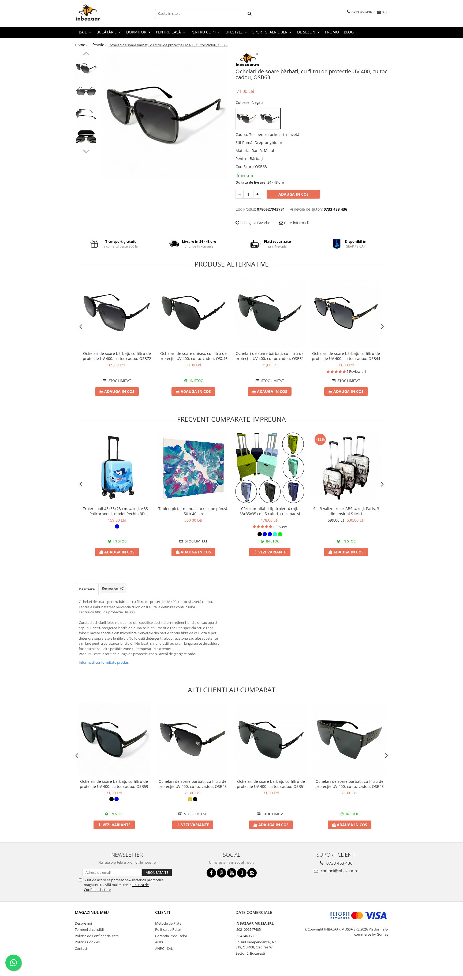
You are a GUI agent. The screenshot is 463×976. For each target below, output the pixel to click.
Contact (81, 948)
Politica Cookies (87, 942)
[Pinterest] (221, 873)
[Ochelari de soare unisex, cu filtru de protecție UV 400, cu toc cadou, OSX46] (193, 312)
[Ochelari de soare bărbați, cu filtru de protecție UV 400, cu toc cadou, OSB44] (346, 312)
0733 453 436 (339, 863)
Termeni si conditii (89, 929)
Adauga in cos (293, 194)
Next (86, 150)
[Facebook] (211, 873)
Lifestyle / (98, 44)
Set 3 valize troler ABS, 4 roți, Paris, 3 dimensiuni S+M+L (346, 511)
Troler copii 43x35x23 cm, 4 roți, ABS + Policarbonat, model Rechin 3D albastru (117, 511)
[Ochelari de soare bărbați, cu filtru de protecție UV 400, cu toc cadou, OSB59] (114, 739)
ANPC (159, 942)
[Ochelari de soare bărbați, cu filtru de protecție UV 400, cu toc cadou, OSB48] (349, 739)
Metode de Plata (168, 923)
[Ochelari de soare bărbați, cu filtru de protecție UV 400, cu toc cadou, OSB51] (269, 312)
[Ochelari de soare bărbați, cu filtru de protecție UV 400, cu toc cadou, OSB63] (163, 115)
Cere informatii (296, 222)
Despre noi (83, 923)
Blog (349, 32)
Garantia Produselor (171, 935)
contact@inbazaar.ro (339, 870)
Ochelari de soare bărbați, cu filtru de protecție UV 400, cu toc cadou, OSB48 (349, 784)
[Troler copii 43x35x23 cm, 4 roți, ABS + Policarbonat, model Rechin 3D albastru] (116, 467)
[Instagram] (252, 873)
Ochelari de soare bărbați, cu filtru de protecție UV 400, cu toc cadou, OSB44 (346, 356)
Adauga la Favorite (254, 222)
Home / (82, 44)
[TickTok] (242, 873)
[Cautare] (249, 13)
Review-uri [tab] (113, 588)
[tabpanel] (163, 115)
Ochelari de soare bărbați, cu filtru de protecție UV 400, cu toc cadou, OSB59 (114, 784)
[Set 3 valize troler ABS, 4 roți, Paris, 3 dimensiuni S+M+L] (346, 467)
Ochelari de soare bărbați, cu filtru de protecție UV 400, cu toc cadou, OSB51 (270, 356)
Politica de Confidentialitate (97, 935)
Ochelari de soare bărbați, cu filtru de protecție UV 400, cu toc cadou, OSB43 (192, 784)
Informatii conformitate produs (104, 662)
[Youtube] (231, 873)
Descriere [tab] (87, 589)
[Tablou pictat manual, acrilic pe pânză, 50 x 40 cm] (193, 467)
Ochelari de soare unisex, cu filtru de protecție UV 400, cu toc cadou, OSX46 (193, 356)
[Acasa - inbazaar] (101, 13)
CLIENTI (162, 912)
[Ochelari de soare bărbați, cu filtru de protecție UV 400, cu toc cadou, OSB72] (116, 312)
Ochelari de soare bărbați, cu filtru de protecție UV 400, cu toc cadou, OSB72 (117, 356)
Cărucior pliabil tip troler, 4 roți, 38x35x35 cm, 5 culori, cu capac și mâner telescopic (270, 511)
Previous (86, 54)
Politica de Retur (168, 929)
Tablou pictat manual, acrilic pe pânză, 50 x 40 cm (193, 511)
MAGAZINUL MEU (92, 912)
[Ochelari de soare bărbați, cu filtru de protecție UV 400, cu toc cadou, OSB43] (192, 739)
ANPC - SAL (164, 948)
